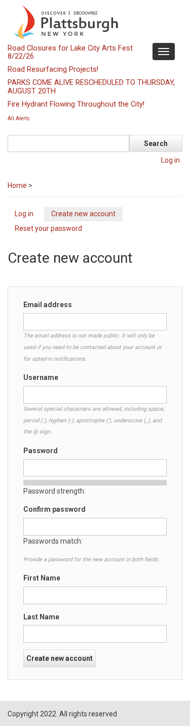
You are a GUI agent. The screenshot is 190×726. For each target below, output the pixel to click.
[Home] (94, 21)
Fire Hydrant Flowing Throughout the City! (76, 104)
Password (40, 451)
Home (17, 185)
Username (40, 377)
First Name (41, 578)
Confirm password (54, 509)
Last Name (41, 617)
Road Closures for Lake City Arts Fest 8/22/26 (70, 52)
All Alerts (19, 118)
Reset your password (48, 228)
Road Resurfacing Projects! (53, 69)
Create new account (87, 215)
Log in (170, 160)
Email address (47, 305)
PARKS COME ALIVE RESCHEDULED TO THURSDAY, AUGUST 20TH (91, 86)
